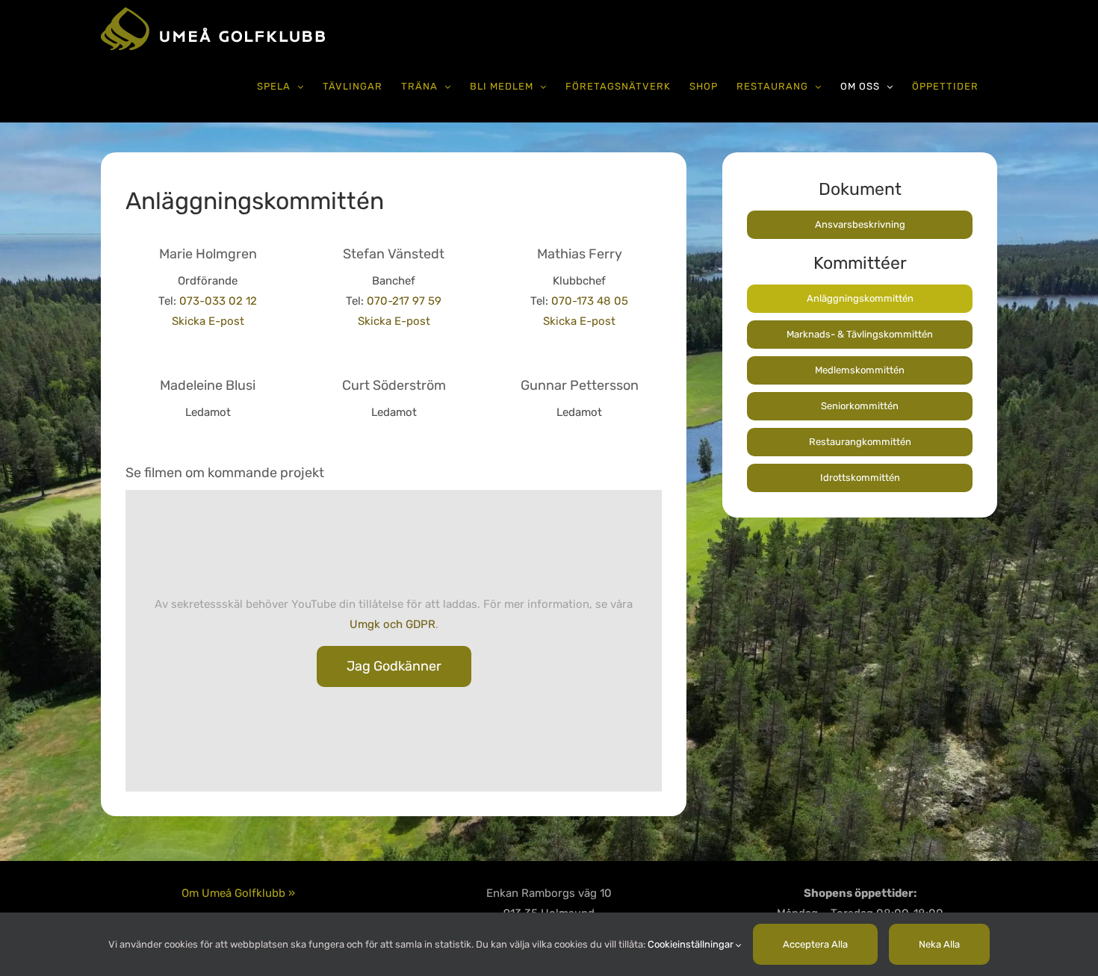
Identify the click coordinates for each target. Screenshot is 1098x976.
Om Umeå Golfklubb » (238, 893)
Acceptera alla (815, 944)
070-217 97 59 (404, 301)
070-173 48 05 (589, 301)
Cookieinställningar (692, 944)
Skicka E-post (208, 321)
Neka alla (939, 944)
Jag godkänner (394, 666)
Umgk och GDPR (392, 624)
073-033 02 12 (218, 301)
